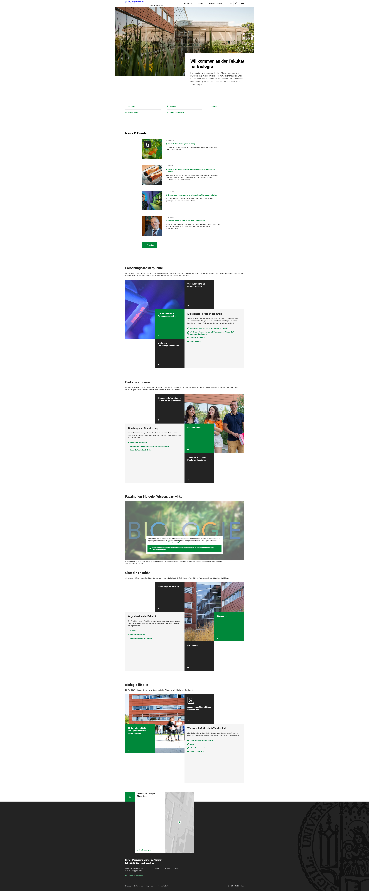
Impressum (150, 886)
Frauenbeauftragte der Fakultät (141, 638)
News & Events (133, 112)
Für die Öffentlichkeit (177, 112)
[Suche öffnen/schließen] (236, 3)
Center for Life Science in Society (201, 740)
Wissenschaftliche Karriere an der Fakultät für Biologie (209, 328)
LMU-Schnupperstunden (198, 748)
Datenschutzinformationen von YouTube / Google (193, 542)
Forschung (131, 106)
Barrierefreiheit (163, 886)
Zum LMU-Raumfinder (135, 876)
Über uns (173, 106)
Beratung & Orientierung (138, 442)
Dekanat (133, 631)
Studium (214, 106)
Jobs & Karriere (195, 341)
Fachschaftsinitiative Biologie (140, 450)
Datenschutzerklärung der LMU (168, 542)
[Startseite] (130, 797)
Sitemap (128, 886)
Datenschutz (138, 886)
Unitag (192, 744)
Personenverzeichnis (137, 634)
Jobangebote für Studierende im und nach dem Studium (149, 446)
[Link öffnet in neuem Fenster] (164, 822)
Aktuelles (150, 245)
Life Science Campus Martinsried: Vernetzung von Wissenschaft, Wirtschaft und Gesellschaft (210, 333)
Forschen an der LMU (197, 338)
